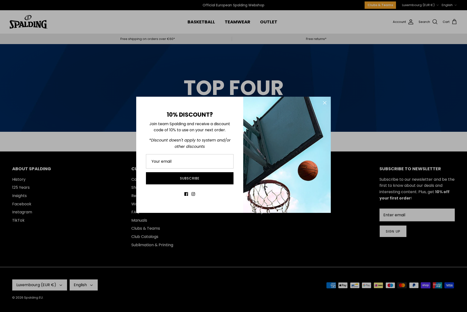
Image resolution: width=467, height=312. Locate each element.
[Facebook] (186, 194)
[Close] (324, 102)
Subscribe (189, 178)
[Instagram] (193, 194)
